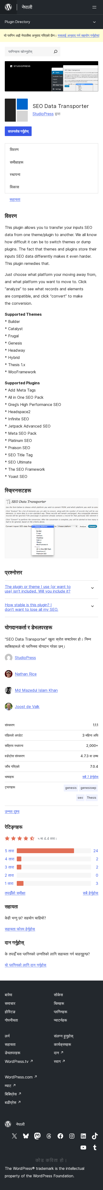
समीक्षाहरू (16, 162)
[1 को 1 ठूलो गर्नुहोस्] (91, 504)
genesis (71, 788)
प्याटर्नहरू (60, 1020)
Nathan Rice (26, 674)
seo (80, 797)
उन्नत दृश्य (12, 811)
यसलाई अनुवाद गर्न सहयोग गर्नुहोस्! (78, 35)
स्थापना (15, 174)
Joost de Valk (27, 706)
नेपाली (20, 1124)
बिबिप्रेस (13, 1094)
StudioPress (43, 113)
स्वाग (59, 1061)
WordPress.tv (19, 1061)
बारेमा (8, 994)
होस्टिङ (10, 1011)
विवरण (14, 149)
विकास (14, 186)
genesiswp (88, 788)
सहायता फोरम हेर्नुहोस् (20, 929)
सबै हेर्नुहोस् (90, 893)
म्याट (10, 1085)
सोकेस (58, 994)
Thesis (91, 797)
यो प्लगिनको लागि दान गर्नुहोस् (25, 965)
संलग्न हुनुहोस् (63, 1036)
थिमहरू (59, 1003)
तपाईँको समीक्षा (15, 893)
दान (59, 1052)
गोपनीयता (11, 1020)
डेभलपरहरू (12, 1052)
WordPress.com (21, 1077)
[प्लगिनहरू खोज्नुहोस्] (55, 51)
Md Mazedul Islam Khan (36, 690)
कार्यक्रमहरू (62, 1044)
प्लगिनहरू (60, 1011)
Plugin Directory (17, 22)
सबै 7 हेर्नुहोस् (90, 777)
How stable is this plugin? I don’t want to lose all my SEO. (31, 607)
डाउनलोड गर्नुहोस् (18, 131)
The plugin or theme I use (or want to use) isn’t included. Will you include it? (38, 589)
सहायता (15, 199)
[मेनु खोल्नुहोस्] (95, 7)
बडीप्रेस (13, 1102)
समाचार (10, 1003)
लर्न (7, 1036)
